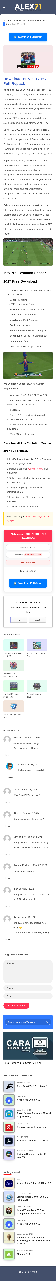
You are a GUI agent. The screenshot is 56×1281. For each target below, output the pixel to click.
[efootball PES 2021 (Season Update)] (13, 665)
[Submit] (47, 1022)
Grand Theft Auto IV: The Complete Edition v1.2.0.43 (31, 1212)
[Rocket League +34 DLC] (13, 706)
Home (6, 20)
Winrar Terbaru (35, 469)
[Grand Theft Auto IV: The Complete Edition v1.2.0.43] (9, 1210)
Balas (7, 755)
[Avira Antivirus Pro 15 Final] (9, 1127)
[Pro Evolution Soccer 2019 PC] (13, 645)
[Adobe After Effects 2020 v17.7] (9, 1183)
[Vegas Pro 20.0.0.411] (9, 1100)
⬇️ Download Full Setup (28, 37)
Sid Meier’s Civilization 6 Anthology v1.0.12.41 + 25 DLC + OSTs (34, 1240)
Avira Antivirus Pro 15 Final (32, 1127)
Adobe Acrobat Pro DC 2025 (32, 1140)
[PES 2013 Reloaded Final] (37, 645)
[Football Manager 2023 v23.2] (13, 686)
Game (15, 20)
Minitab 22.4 (23, 1254)
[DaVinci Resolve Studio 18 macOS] (9, 1154)
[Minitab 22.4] (9, 1254)
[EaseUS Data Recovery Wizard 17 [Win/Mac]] (9, 1113)
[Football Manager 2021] (37, 686)
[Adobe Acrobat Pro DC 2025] (9, 1140)
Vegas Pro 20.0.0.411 (28, 1100)
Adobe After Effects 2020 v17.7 (34, 1183)
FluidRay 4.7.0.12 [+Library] (32, 1086)
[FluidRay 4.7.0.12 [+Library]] (9, 1086)
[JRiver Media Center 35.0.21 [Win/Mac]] (9, 1196)
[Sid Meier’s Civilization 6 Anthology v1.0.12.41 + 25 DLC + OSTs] (9, 1237)
